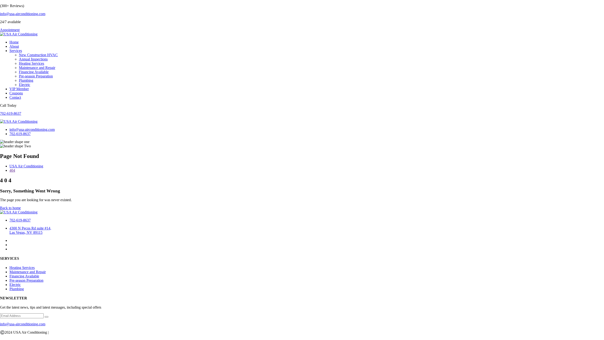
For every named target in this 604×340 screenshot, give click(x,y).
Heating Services (31, 63)
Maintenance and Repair (37, 68)
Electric (24, 85)
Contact (15, 97)
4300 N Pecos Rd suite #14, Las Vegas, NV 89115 (30, 230)
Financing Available (34, 72)
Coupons (16, 93)
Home (14, 42)
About (14, 46)
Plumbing (26, 80)
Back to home (10, 208)
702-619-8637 (10, 113)
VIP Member (19, 89)
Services (15, 51)
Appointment (10, 30)
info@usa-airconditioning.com (22, 14)
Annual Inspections (33, 59)
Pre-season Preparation (36, 76)
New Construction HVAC (38, 55)
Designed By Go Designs (69, 332)
